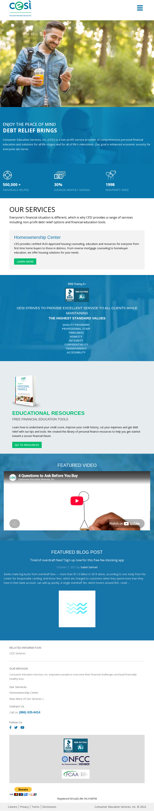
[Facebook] (11, 727)
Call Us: (24, 712)
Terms (35, 807)
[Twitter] (17, 727)
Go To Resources (27, 445)
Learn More (25, 261)
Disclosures (49, 807)
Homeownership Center (23, 692)
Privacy (24, 807)
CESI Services (17, 653)
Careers (12, 807)
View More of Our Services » (26, 699)
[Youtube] (23, 727)
